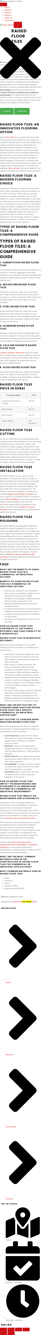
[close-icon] (20, 87)
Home (7, 7)
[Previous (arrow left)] (3, 1333)
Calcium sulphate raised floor (12, 352)
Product (8, 12)
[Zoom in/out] (26, 1329)
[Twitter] (11, 1325)
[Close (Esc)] (3, 1329)
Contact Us (9, 20)
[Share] (11, 1329)
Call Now (6, 111)
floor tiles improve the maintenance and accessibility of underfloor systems (19, 844)
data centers (13, 168)
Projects (8, 15)
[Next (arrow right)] (11, 1333)
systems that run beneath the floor (20, 818)
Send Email (21, 111)
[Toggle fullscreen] (18, 1329)
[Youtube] (4, 1325)
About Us (8, 18)
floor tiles (10, 137)
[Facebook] (2, 1325)
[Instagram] (6, 1325)
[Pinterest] (8, 1325)
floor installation (12, 499)
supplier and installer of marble (20, 494)
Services (8, 10)
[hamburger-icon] (3, 4)
